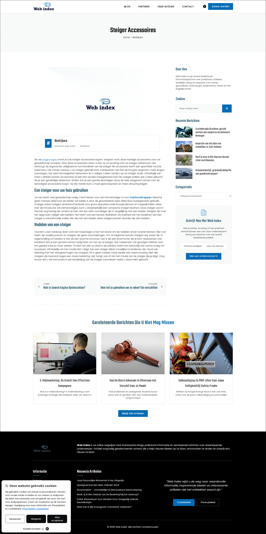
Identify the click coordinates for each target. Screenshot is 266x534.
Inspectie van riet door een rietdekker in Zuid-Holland (208, 145)
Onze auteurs (165, 6)
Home (126, 37)
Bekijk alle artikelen (133, 413)
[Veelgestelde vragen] (204, 6)
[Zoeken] (227, 108)
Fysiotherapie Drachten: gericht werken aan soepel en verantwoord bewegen (212, 132)
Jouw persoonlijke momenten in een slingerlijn (100, 480)
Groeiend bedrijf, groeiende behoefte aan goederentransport (213, 172)
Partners (144, 6)
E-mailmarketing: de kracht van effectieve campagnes (65, 383)
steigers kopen (49, 160)
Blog (127, 6)
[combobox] (199, 108)
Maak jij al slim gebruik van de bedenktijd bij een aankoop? (108, 494)
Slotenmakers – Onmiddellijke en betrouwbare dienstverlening (109, 489)
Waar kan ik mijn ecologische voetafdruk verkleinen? (104, 507)
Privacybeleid (208, 502)
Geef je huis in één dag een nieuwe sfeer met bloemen (212, 159)
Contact (188, 6)
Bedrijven (138, 37)
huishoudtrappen (141, 197)
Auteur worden (220, 6)
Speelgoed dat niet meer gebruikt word (98, 485)
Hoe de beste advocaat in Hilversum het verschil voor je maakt (133, 383)
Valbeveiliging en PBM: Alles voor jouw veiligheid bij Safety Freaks (201, 383)
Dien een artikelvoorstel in (204, 256)
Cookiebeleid (184, 502)
